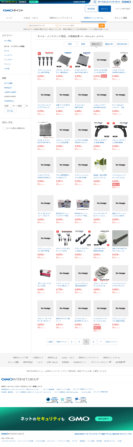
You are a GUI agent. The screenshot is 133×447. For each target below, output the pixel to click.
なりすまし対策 (86, 392)
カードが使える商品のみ (15, 128)
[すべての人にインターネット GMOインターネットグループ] (115, 2)
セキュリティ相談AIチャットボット (83, 389)
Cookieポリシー (80, 362)
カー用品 (7, 41)
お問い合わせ (52, 362)
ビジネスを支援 (40, 441)
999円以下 (8, 88)
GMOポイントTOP (20, 358)
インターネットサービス (8, 441)
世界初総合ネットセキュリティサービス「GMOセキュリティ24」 (20, 389)
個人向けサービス (109, 441)
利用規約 (65, 362)
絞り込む (10, 111)
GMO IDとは (52, 358)
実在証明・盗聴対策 (7, 392)
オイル (6, 51)
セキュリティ (51, 441)
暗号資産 (99, 441)
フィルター (8, 60)
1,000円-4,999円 (10, 92)
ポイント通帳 (121, 18)
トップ (9, 18)
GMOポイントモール (93, 18)
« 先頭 (50, 342)
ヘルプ (117, 9)
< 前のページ (61, 342)
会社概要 (119, 362)
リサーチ (74, 441)
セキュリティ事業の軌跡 (100, 392)
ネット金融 (91, 441)
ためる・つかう (31, 18)
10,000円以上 (9, 101)
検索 (101, 26)
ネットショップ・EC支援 (25, 441)
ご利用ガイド (37, 358)
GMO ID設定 (126, 9)
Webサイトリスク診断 (63, 389)
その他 (6, 69)
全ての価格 (8, 83)
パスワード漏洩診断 (48, 389)
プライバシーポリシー (100, 362)
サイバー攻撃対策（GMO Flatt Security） (67, 392)
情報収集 (82, 441)
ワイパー (7, 64)
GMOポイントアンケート (61, 18)
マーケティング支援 (63, 441)
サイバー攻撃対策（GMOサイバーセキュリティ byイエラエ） (34, 392)
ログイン (104, 9)
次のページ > (111, 342)
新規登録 (91, 9)
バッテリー (8, 55)
